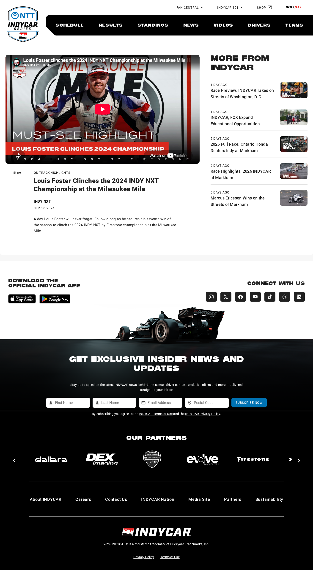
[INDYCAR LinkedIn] (299, 297)
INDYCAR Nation (157, 499)
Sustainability (269, 499)
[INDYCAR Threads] (284, 297)
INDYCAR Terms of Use (156, 414)
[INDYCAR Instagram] (211, 297)
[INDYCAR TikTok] (269, 297)
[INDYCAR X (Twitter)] (225, 297)
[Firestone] (253, 459)
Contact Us (116, 499)
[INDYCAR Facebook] (240, 297)
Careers (83, 499)
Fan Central (187, 7)
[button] (14, 460)
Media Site (199, 499)
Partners (232, 499)
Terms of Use (170, 557)
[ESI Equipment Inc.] (152, 459)
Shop (261, 7)
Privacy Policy (143, 557)
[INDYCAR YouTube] (255, 297)
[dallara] (51, 459)
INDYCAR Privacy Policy (202, 414)
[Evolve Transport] (202, 459)
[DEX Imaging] (101, 459)
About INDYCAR (45, 499)
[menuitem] (69, 25)
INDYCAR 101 (228, 7)
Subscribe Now (249, 402)
